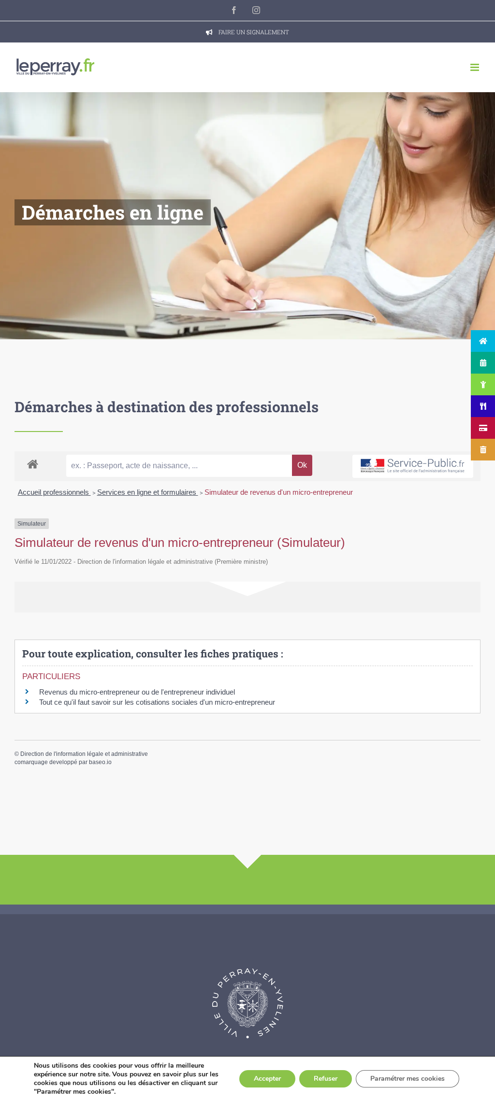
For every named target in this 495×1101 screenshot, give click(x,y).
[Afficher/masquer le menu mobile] (475, 67)
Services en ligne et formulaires (147, 492)
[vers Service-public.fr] (412, 466)
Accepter (267, 1078)
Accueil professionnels (54, 492)
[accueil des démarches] (33, 464)
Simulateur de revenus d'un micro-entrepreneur (278, 492)
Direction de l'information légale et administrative (84, 754)
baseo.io (100, 762)
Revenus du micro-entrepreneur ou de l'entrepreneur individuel (137, 692)
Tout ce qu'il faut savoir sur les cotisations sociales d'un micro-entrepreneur (157, 702)
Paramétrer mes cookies (407, 1078)
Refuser (325, 1078)
